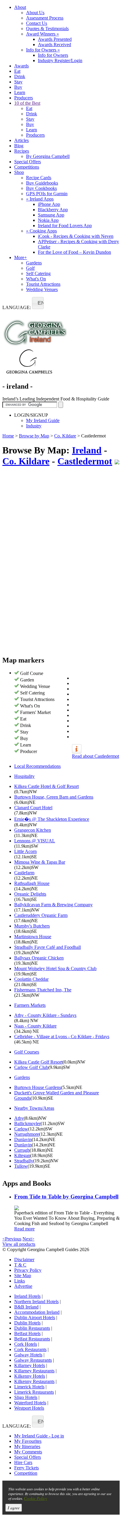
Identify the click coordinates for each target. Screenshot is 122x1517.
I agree (14, 1507)
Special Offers (27, 161)
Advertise (23, 1286)
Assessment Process (44, 17)
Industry (33, 425)
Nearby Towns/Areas (34, 1108)
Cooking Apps (41, 230)
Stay (18, 81)
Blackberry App (53, 209)
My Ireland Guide (43, 420)
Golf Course (31, 673)
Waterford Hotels (30, 1402)
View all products (18, 1244)
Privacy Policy (27, 1270)
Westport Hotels (29, 1408)
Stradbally (23, 1160)
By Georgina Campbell (48, 156)
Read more (24, 1228)
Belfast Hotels (27, 1333)
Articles (21, 140)
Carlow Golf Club (31, 1067)
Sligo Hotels (25, 1397)
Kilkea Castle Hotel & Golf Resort (46, 786)
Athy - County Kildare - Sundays (45, 1015)
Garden (27, 679)
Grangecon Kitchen (32, 830)
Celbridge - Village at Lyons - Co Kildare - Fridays (61, 1036)
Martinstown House (32, 936)
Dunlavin (23, 1139)
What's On (36, 278)
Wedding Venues (42, 289)
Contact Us (36, 23)
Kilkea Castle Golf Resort (38, 1061)
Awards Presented (55, 39)
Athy (19, 1118)
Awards (21, 65)
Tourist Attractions (43, 284)
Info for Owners (43, 49)
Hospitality (24, 776)
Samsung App (51, 214)
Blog (18, 145)
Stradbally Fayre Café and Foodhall (47, 947)
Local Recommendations (37, 766)
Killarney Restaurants (34, 1370)
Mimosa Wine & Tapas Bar (39, 862)
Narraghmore (26, 1134)
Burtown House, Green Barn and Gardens (53, 796)
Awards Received (54, 44)
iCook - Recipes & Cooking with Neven (75, 236)
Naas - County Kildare (35, 1025)
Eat (17, 71)
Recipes (21, 151)
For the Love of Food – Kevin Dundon (74, 252)
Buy (18, 87)
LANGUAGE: (16, 307)
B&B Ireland (26, 1306)
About (20, 7)
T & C (20, 1264)
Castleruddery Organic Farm (41, 915)
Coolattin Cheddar (31, 979)
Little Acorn (25, 851)
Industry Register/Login (60, 60)
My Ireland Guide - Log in (39, 1435)
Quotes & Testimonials (47, 28)
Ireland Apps (40, 198)
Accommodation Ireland (37, 1312)
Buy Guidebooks (42, 182)
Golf (30, 268)
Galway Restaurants (33, 1360)
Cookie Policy (35, 1498)
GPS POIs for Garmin (47, 193)
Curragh (22, 1150)
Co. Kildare (65, 435)
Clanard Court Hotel (33, 807)
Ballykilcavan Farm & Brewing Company (53, 904)
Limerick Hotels (29, 1386)
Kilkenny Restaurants (34, 1381)
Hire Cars (23, 1462)
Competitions (26, 166)
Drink (19, 76)
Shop (19, 172)
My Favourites (27, 1441)
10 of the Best (27, 103)
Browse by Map (34, 435)
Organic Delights (30, 893)
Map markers (23, 660)
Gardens (34, 262)
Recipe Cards (38, 177)
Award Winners (42, 33)
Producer (28, 751)
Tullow (21, 1166)
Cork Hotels (25, 1344)
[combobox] (38, 303)
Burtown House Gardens (37, 1087)
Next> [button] (28, 1238)
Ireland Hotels (27, 1296)
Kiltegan (22, 1155)
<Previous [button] (11, 1238)
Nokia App (48, 220)
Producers (23, 97)
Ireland (87, 450)
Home (8, 435)
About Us (35, 12)
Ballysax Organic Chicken (39, 957)
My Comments (28, 1451)
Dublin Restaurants (32, 1328)
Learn (19, 92)
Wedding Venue (35, 686)
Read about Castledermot (95, 756)
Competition (25, 1473)
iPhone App (49, 204)
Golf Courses (26, 1051)
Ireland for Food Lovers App (65, 225)
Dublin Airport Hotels (34, 1317)
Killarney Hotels (29, 1365)
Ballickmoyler (27, 1123)
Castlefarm (24, 872)
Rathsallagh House (31, 883)
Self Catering (38, 273)
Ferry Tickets (26, 1467)
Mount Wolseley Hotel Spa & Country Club (55, 968)
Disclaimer (24, 1259)
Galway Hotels (28, 1354)
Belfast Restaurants (32, 1338)
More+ (20, 257)
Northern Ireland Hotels (36, 1301)
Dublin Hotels (27, 1322)
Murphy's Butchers (32, 925)
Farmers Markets (30, 1005)
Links (19, 1280)
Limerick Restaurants (34, 1392)
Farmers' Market (35, 712)
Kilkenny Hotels (29, 1376)
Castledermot (84, 461)
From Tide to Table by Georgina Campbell (66, 1196)
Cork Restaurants (30, 1349)
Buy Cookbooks (41, 188)
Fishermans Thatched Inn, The (42, 989)
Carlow (21, 1128)
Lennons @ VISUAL (34, 840)
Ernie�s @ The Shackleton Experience (51, 819)
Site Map (22, 1275)
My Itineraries (27, 1446)
